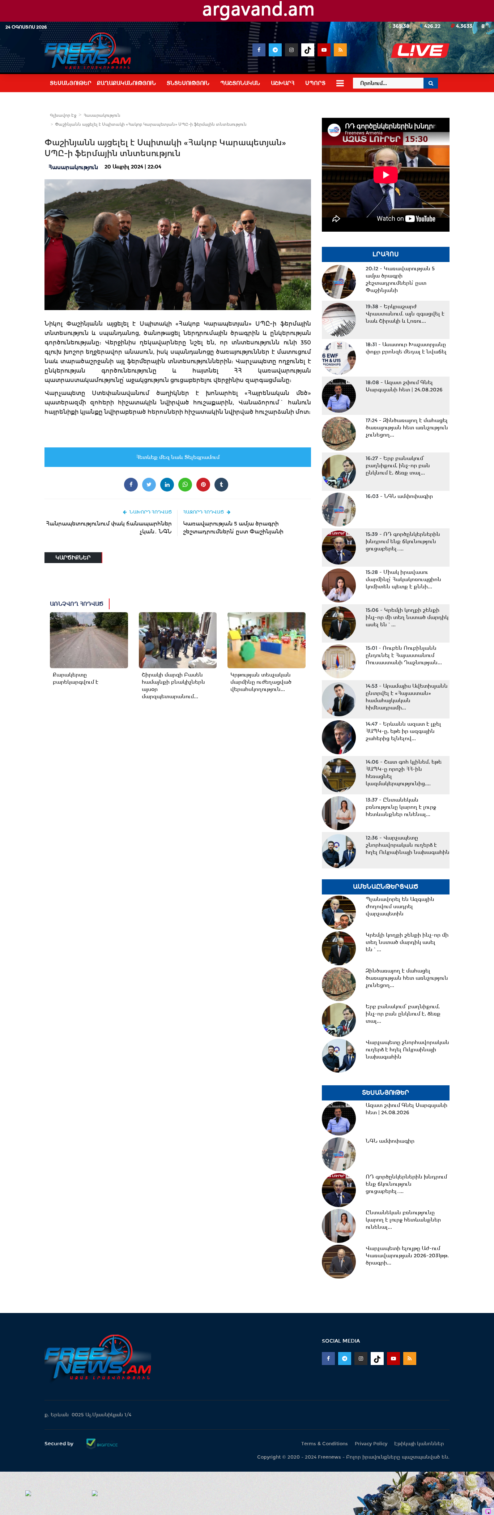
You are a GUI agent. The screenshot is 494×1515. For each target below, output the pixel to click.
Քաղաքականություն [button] (126, 83)
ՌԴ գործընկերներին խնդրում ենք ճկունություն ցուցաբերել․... (403, 541)
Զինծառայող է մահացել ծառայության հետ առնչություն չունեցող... (407, 427)
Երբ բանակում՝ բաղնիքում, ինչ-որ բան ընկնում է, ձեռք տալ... (398, 465)
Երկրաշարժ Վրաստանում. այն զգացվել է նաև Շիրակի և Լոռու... (405, 313)
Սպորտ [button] (315, 83)
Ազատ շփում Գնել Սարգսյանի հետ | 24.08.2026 (404, 386)
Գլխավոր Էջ (63, 115)
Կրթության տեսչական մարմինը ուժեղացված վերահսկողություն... (260, 681)
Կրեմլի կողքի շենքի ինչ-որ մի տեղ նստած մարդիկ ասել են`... (407, 617)
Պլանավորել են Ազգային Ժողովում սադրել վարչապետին (400, 906)
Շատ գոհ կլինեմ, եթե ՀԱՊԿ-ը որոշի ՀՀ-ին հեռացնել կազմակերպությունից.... (404, 773)
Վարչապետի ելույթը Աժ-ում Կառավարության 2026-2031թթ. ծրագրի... (407, 1255)
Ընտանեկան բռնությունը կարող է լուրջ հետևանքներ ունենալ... (401, 807)
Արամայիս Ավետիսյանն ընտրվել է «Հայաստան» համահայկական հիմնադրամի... (407, 697)
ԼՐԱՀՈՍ (385, 254)
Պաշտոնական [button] (240, 83)
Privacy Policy (371, 1444)
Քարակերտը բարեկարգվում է (75, 678)
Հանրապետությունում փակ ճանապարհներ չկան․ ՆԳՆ (109, 527)
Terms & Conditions (324, 1444)
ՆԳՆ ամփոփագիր (399, 496)
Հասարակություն (102, 115)
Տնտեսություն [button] (188, 83)
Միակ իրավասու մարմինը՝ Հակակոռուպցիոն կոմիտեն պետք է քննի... (403, 579)
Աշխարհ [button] (282, 83)
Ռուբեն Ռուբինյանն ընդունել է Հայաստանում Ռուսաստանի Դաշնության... (404, 655)
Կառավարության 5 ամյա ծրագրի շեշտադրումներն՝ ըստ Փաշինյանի (233, 527)
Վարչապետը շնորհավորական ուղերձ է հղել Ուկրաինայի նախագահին (408, 844)
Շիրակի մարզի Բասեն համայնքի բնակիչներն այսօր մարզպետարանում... (173, 685)
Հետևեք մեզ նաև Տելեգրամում (178, 457)
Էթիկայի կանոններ (419, 1444)
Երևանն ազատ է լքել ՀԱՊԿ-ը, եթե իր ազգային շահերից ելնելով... (403, 731)
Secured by (59, 1443)
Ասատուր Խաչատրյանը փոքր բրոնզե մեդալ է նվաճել (406, 348)
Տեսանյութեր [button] (70, 83)
